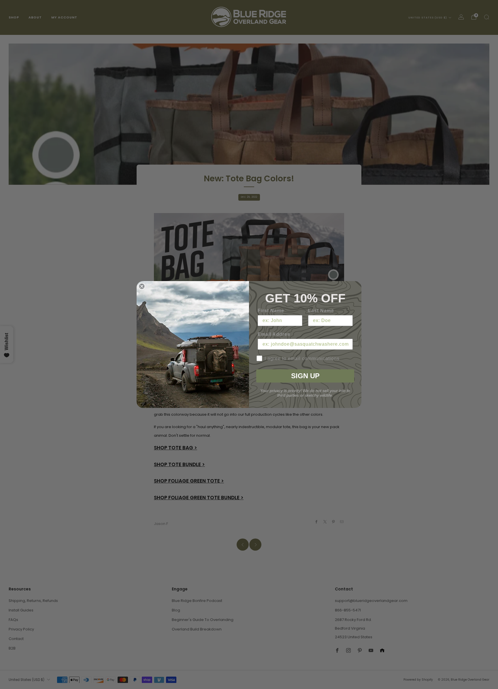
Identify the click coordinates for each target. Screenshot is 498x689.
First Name (271, 310)
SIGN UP (305, 376)
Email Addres (274, 334)
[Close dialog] (142, 286)
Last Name (321, 310)
